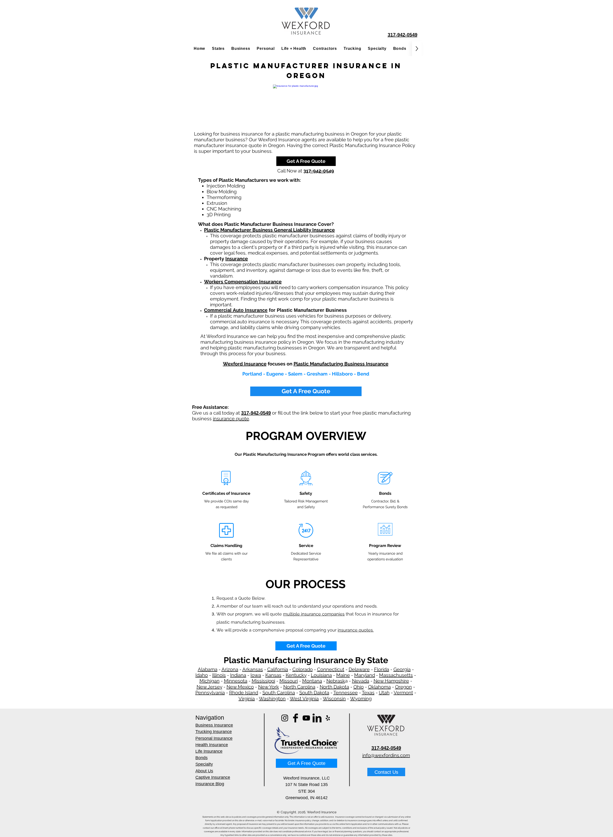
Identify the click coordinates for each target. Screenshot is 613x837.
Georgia (402, 669)
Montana (312, 681)
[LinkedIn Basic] (317, 718)
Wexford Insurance (245, 364)
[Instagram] (284, 718)
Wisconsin (334, 698)
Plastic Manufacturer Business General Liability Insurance (269, 230)
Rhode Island (243, 692)
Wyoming (361, 698)
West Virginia (304, 698)
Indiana (238, 675)
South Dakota (314, 692)
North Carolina (299, 687)
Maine (343, 675)
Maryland (364, 675)
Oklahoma (379, 687)
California (277, 669)
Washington (272, 698)
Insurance (236, 259)
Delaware (359, 669)
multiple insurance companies (314, 613)
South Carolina (278, 692)
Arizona (229, 669)
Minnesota (235, 681)
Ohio (358, 687)
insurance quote (231, 418)
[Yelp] (327, 718)
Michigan (209, 681)
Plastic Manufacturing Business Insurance (341, 364)
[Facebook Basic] (295, 718)
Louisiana (321, 675)
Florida (381, 669)
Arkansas (252, 669)
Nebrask (335, 681)
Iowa (255, 675)
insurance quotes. (356, 629)
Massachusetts (396, 675)
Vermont (403, 692)
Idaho (201, 675)
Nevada (360, 681)
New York (268, 687)
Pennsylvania (210, 692)
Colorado (302, 669)
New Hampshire (391, 681)
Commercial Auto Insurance (235, 310)
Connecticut (330, 669)
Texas (368, 692)
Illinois (219, 675)
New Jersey (209, 687)
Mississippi (263, 681)
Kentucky (296, 675)
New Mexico (240, 687)
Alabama (207, 669)
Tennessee (345, 692)
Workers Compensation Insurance (243, 282)
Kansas (273, 675)
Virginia (246, 698)
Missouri (288, 681)
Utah (384, 692)
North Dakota (334, 687)
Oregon (403, 687)
